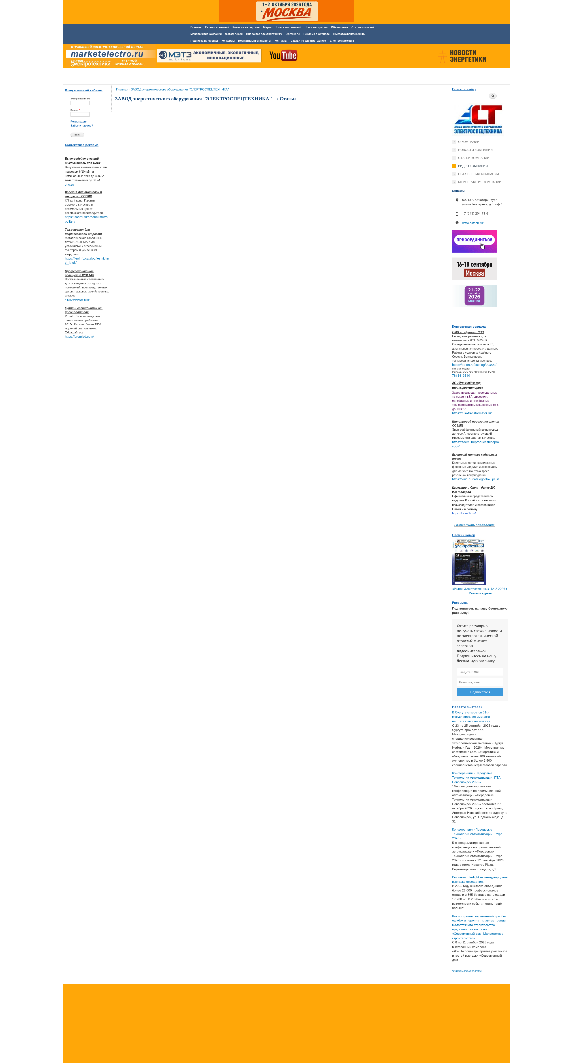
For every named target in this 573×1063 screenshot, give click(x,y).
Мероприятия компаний (206, 34)
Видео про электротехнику (264, 34)
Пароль (75, 110)
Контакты (281, 40)
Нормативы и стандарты (254, 40)
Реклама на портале (246, 27)
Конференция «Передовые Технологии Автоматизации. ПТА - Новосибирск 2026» (477, 777)
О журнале (293, 34)
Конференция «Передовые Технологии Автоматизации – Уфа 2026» (477, 834)
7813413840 (461, 375)
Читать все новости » (467, 971)
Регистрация (79, 121)
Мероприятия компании (479, 182)
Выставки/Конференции (349, 34)
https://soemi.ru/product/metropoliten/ (86, 219)
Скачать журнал (480, 593)
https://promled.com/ (79, 336)
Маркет (268, 27)
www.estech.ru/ (473, 223)
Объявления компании (478, 174)
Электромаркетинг (341, 40)
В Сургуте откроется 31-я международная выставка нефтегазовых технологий (471, 717)
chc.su (69, 184)
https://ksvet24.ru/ (464, 513)
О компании (468, 142)
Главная (195, 27)
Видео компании (473, 166)
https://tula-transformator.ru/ (472, 413)
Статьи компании (473, 158)
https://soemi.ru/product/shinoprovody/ (475, 444)
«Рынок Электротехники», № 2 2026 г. (480, 589)
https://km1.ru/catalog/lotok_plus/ (475, 479)
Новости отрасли (316, 27)
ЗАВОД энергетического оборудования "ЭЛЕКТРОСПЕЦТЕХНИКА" (180, 89)
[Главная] (110, 56)
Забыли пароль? (82, 125)
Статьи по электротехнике (308, 40)
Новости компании (475, 150)
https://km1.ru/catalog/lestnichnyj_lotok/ (87, 260)
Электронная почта (81, 98)
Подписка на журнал (204, 40)
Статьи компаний (362, 27)
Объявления (339, 27)
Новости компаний (288, 27)
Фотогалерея (234, 34)
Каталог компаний (217, 27)
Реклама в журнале (317, 34)
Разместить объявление (474, 524)
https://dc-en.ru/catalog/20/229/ (474, 364)
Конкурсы (228, 40)
